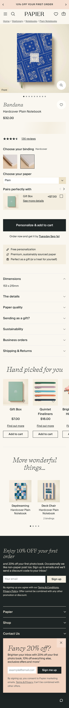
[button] (61, 642)
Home (6, 21)
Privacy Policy (10, 591)
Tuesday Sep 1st (49, 236)
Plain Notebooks (48, 21)
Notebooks (31, 21)
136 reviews (28, 139)
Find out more (15, 426)
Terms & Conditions (48, 588)
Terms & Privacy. (24, 682)
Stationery (17, 21)
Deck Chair (49, 506)
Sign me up (49, 670)
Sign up (56, 579)
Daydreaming (20, 506)
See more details (33, 201)
